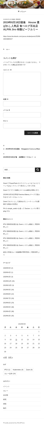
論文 (4, 408)
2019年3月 (7, 316)
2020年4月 (7, 272)
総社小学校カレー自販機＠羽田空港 (16, 252)
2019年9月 (7, 290)
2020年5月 (7, 268)
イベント (6, 386)
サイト (5, 121)
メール (6, 110)
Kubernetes (18, 370)
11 (16, 339)
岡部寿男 (18, 19)
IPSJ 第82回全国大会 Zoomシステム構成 (17, 224)
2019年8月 (7, 294)
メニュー (23, 11)
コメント (7, 70)
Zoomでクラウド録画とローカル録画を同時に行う (21, 190)
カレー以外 (10, 373)
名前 (5, 99)
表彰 (4, 404)
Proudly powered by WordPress (14, 423)
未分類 (5, 395)
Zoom (29, 370)
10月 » (10, 357)
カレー (8, 49)
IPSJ (7, 370)
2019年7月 (7, 298)
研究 (4, 399)
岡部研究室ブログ (13, 3)
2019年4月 (7, 311)
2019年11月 (7, 281)
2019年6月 (7, 303)
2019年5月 (7, 307)
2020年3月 (7, 277)
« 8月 (5, 357)
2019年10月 (7, 285)
